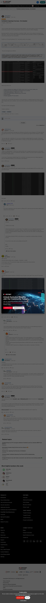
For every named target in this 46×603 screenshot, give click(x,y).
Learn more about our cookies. (24, 595)
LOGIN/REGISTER (7, 307)
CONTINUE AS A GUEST (18, 307)
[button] (23, 600)
